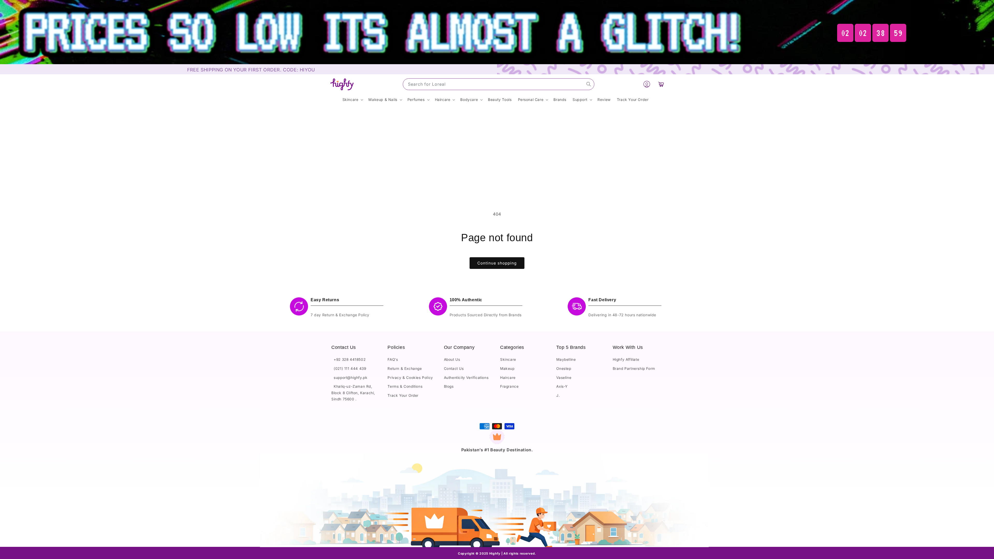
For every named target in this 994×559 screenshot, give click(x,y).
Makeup (507, 368)
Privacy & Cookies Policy (410, 378)
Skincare (508, 359)
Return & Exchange (405, 368)
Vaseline (563, 378)
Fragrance (509, 386)
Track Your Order (403, 395)
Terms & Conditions (405, 386)
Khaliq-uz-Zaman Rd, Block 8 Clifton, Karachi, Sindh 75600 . (353, 392)
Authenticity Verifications (466, 378)
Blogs (449, 386)
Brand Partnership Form (634, 368)
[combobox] (498, 84)
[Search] (588, 84)
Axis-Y (562, 386)
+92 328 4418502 (348, 359)
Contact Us (454, 368)
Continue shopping (497, 263)
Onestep (563, 368)
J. (558, 395)
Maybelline (566, 359)
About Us (452, 359)
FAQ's (393, 359)
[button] (661, 84)
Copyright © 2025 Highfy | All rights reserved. (497, 553)
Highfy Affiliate (626, 359)
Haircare (508, 378)
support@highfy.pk (349, 378)
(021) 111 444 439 (348, 368)
